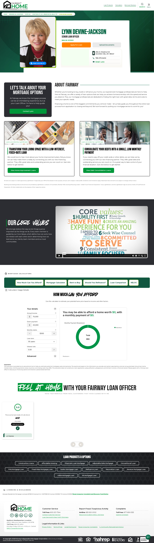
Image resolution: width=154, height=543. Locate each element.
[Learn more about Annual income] (55, 313)
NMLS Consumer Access (15, 528)
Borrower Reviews (130, 5)
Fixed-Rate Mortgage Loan (42, 469)
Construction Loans (26, 463)
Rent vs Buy (75, 283)
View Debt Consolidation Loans (98, 170)
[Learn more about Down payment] (55, 322)
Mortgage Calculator (55, 283)
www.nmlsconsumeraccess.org (12, 540)
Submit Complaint (122, 515)
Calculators (118, 5)
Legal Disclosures (70, 527)
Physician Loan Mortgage (75, 463)
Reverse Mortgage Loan (136, 469)
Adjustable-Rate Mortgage (103, 463)
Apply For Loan (76, 45)
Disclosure (66, 356)
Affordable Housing (49, 463)
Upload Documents (106, 45)
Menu (149, 7)
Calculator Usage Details (18, 290)
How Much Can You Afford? (29, 283)
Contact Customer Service (51, 515)
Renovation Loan (112, 469)
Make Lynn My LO (38, 63)
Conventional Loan (128, 463)
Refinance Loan (92, 469)
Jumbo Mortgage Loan (69, 469)
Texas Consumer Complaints (87, 527)
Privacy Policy (46, 527)
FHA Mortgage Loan (16, 469)
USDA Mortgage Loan (66, 475)
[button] (29, 333)
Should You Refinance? (95, 283)
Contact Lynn (28, 111)
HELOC (134, 283)
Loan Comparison (118, 283)
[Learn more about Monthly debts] (55, 330)
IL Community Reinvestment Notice (112, 527)
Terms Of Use (58, 527)
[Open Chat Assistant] (148, 537)
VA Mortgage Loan (89, 475)
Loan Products (108, 5)
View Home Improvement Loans (23, 170)
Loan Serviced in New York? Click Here (55, 517)
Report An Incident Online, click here (91, 515)
